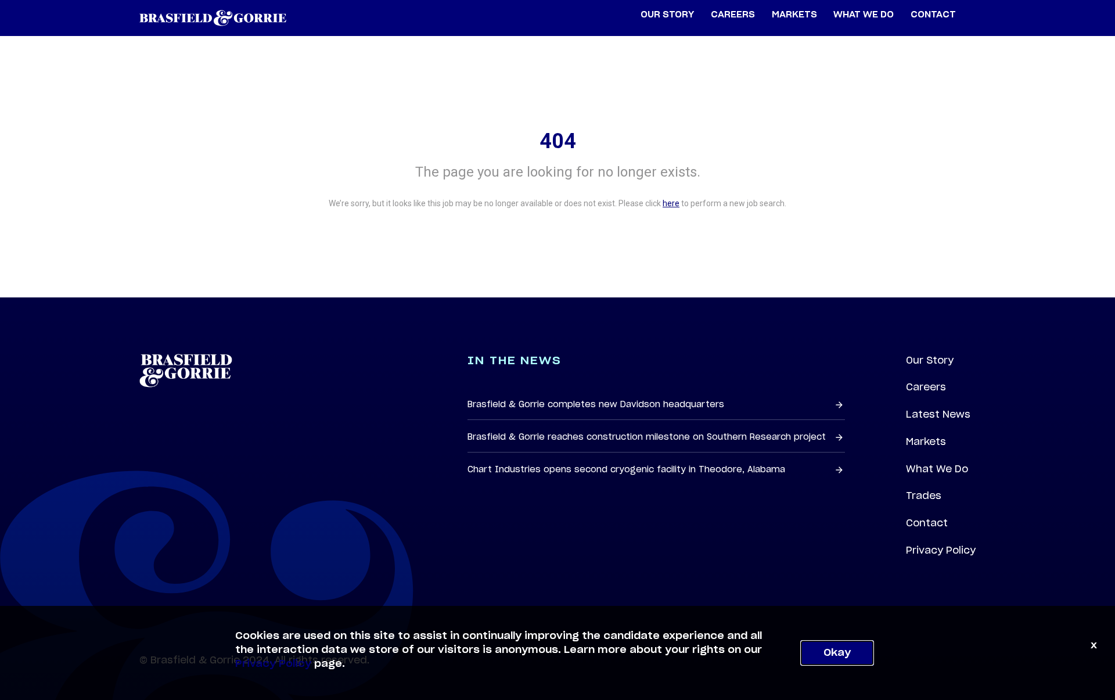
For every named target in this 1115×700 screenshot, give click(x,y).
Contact (927, 522)
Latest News (938, 414)
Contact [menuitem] (933, 14)
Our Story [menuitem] (667, 14)
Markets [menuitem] (794, 14)
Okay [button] (837, 653)
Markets (926, 441)
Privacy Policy (941, 550)
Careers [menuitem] (733, 14)
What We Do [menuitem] (863, 14)
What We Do (937, 468)
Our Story (930, 360)
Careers (926, 386)
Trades (923, 495)
